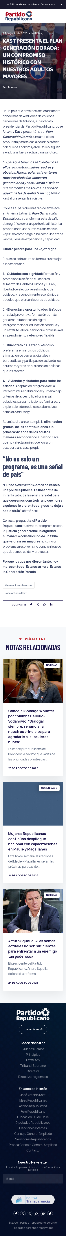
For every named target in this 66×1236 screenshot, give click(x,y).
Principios (33, 1054)
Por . (10, 87)
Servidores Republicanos (33, 1139)
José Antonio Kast (16, 593)
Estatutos (33, 1060)
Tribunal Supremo (33, 1065)
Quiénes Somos (33, 1049)
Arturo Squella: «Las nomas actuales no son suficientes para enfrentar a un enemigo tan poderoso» (32, 949)
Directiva (33, 1071)
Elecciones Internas (33, 1128)
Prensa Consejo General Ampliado (33, 1145)
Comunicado (49, 787)
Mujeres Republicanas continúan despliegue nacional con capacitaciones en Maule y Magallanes (32, 841)
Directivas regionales (33, 1077)
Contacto (33, 1150)
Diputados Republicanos (33, 1122)
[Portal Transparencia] (33, 1199)
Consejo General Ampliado (33, 1134)
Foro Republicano (33, 1111)
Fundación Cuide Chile (33, 1117)
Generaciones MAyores (18, 585)
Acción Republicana (33, 1106)
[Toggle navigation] (58, 16)
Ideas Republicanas (33, 1100)
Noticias (37, 33)
